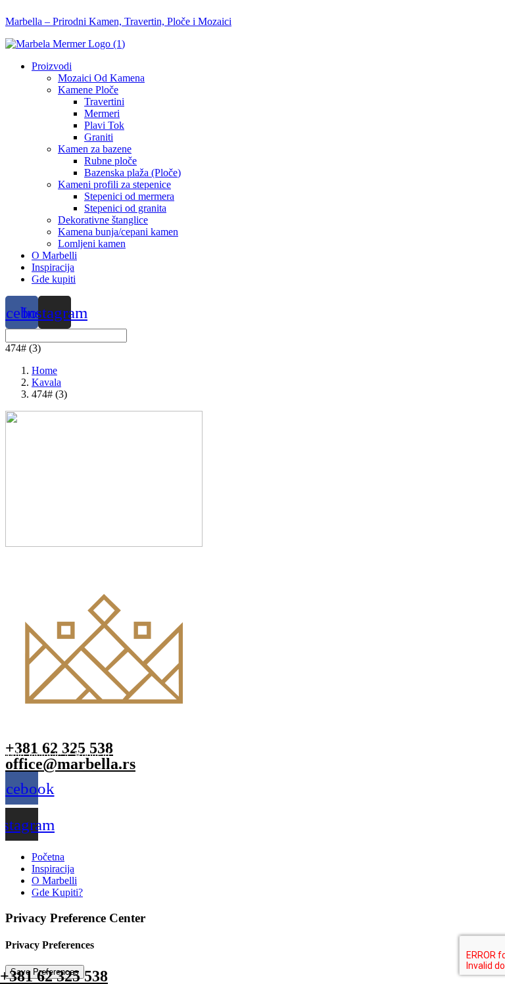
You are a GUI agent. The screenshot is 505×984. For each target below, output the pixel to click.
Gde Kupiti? (57, 892)
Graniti (98, 137)
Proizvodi (52, 66)
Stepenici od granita (125, 208)
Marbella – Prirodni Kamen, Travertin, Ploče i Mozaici (118, 21)
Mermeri (102, 113)
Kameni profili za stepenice (114, 184)
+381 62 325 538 (59, 748)
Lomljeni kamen (92, 243)
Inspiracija (53, 267)
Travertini (104, 101)
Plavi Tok (104, 125)
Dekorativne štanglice (103, 219)
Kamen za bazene (95, 148)
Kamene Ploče (88, 89)
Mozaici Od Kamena (101, 77)
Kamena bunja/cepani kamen (118, 231)
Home (44, 370)
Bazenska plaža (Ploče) (132, 172)
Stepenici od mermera (129, 196)
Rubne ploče (110, 160)
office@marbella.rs (70, 763)
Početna (48, 856)
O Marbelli (54, 255)
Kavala (46, 382)
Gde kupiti (54, 279)
